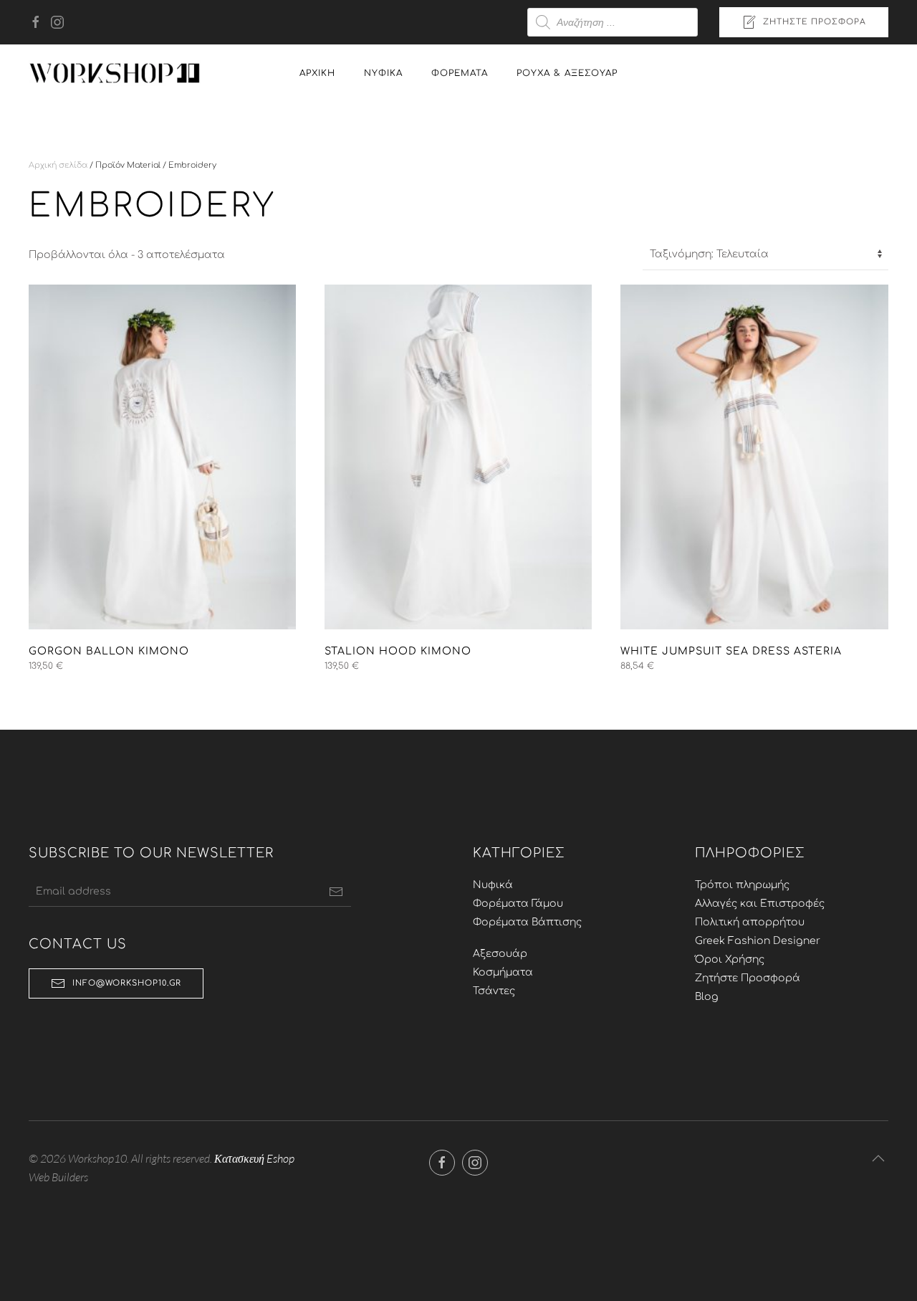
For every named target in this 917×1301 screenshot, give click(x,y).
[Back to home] (115, 73)
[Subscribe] (336, 892)
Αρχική (317, 73)
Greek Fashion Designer (757, 940)
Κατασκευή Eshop (254, 1158)
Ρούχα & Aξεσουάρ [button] (567, 73)
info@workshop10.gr (126, 983)
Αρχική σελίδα (58, 165)
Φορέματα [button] (459, 73)
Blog (707, 996)
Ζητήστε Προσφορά (814, 22)
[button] (878, 1158)
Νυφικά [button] (383, 73)
